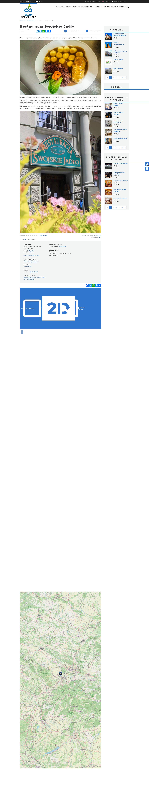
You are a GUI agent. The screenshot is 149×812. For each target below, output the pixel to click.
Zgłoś (99, 235)
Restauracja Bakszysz (121, 181)
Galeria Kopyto (118, 59)
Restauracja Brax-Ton (121, 198)
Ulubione (116, 1)
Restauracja (62, 246)
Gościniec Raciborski (120, 138)
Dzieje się (85, 6)
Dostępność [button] (96, 1)
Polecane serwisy (118, 6)
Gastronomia (27, 266)
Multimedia (105, 6)
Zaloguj (124, 1)
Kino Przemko (118, 68)
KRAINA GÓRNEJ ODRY (26, 1)
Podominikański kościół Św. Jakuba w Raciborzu (120, 35)
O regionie (60, 6)
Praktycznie (95, 6)
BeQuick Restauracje (120, 163)
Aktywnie (76, 6)
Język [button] (107, 1)
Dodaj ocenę (42, 235)
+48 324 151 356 (33, 272)
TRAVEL (37, 1)
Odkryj (68, 6)
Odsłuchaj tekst (73, 31)
